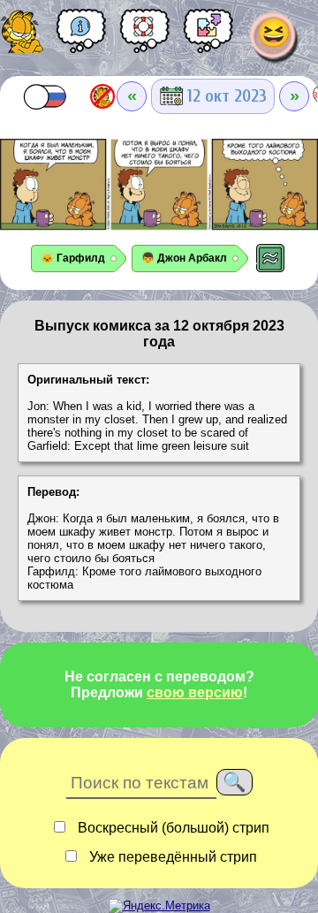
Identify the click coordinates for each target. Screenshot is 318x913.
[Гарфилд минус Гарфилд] (102, 96)
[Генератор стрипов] (208, 37)
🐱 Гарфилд (73, 258)
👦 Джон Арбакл (184, 258)
